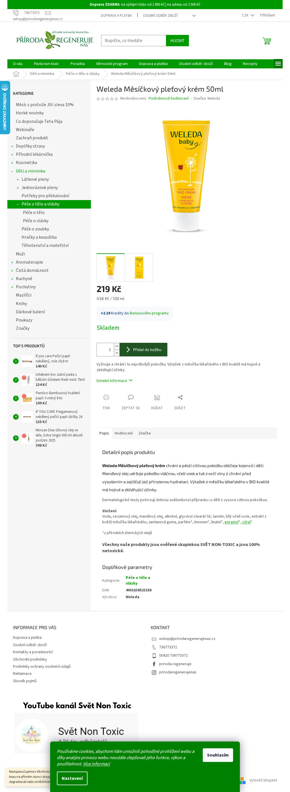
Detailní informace (112, 381)
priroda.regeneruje (175, 664)
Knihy (21, 304)
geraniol (231, 522)
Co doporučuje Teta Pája (39, 121)
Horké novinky (30, 113)
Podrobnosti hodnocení (169, 98)
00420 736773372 (173, 655)
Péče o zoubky (35, 229)
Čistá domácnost (32, 270)
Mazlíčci (23, 295)
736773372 (168, 647)
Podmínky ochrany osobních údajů (42, 666)
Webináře (25, 130)
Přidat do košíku (147, 349)
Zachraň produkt (32, 138)
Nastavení (72, 778)
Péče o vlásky (35, 221)
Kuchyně (24, 279)
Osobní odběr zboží (160, 15)
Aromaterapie (29, 262)
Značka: (206, 98)
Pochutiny (26, 287)
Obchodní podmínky (30, 659)
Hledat (177, 40)
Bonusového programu (149, 313)
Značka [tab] (144, 433)
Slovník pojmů (25, 681)
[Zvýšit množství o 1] (117, 346)
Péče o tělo (34, 212)
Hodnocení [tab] (124, 433)
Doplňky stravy (30, 146)
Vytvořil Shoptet (263, 780)
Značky (22, 328)
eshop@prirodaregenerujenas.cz (187, 639)
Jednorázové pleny (40, 187)
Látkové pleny (35, 179)
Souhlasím (218, 755)
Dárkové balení (30, 312)
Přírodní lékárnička (34, 154)
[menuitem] (17, 63)
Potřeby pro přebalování (45, 196)
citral (246, 522)
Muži (20, 254)
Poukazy (24, 320)
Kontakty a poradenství (33, 652)
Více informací (96, 764)
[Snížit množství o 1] (117, 353)
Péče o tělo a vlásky (40, 204)
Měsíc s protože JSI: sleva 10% (45, 105)
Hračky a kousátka (39, 237)
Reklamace (22, 674)
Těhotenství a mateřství (45, 245)
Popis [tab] (104, 433)
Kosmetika (26, 162)
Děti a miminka (30, 171)
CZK (245, 15)
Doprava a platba (116, 15)
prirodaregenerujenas (178, 672)
